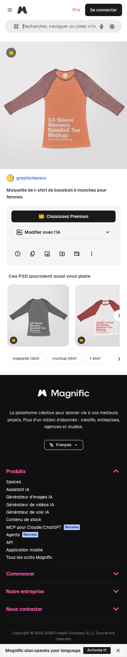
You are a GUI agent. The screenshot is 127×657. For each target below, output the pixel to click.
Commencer (20, 573)
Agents (21, 534)
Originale (41, 53)
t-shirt (95, 358)
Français (63, 444)
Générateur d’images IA (29, 497)
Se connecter (103, 10)
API (9, 542)
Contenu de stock (23, 519)
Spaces (13, 482)
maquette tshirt (26, 358)
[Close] (118, 650)
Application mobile (24, 550)
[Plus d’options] (91, 254)
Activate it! (97, 650)
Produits (16, 471)
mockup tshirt (64, 358)
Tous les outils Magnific (29, 557)
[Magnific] (63, 394)
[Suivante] (119, 315)
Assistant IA (17, 489)
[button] (63, 445)
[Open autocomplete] (13, 26)
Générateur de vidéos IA (30, 504)
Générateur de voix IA (27, 512)
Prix (76, 10)
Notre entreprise (25, 591)
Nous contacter (24, 609)
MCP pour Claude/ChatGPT (42, 527)
